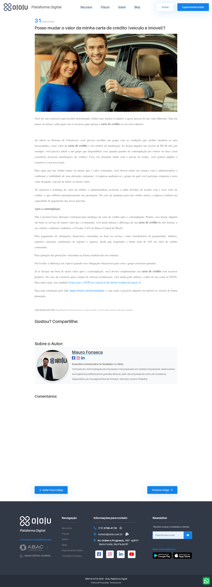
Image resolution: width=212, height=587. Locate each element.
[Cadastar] (188, 535)
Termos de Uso (115, 583)
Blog (137, 7)
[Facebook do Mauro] (73, 358)
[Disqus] (106, 439)
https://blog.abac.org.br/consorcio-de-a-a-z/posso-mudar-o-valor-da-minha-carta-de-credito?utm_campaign (84, 310)
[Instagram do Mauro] (78, 358)
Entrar (165, 7)
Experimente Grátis (193, 7)
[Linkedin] (120, 553)
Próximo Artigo (161, 490)
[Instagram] (109, 553)
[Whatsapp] (121, 528)
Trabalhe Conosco (72, 556)
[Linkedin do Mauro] (83, 358)
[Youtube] (131, 553)
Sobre (122, 7)
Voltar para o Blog (52, 490)
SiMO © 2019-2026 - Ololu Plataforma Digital (106, 579)
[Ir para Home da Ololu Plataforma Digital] (16, 7)
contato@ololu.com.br (110, 534)
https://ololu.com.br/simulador (87, 290)
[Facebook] (99, 553)
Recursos (86, 7)
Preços (105, 7)
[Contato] (127, 534)
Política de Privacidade (100, 583)
